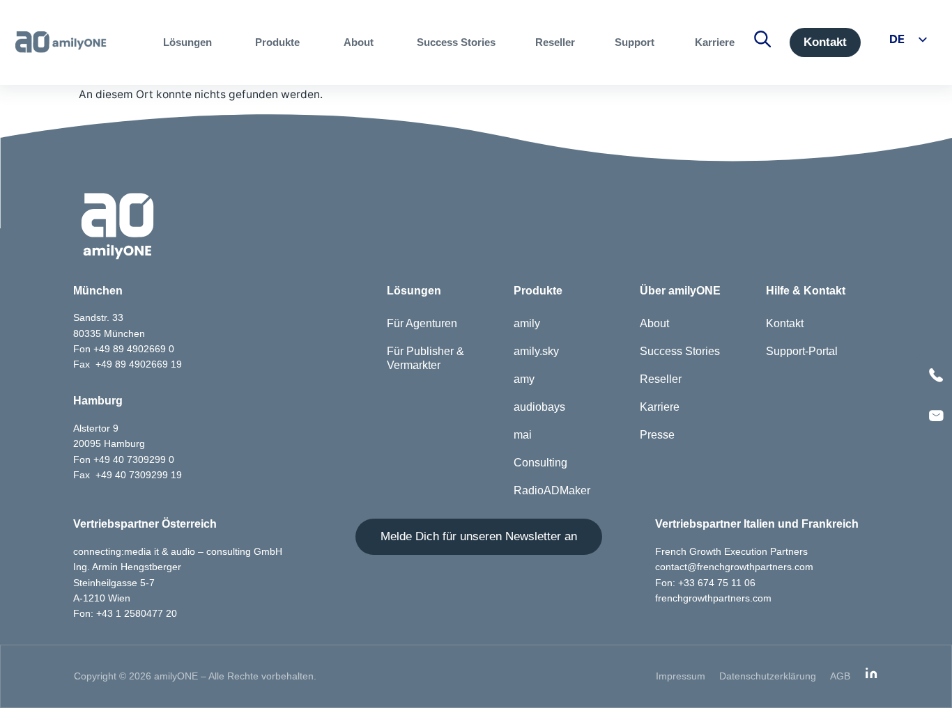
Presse (657, 435)
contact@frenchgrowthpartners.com (734, 566)
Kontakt (785, 323)
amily (527, 323)
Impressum (680, 676)
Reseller (661, 379)
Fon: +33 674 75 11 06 (705, 582)
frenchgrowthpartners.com (713, 598)
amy (524, 379)
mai (523, 435)
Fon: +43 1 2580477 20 (125, 613)
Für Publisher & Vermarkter (425, 358)
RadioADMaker (552, 490)
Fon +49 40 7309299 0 (123, 459)
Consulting (540, 463)
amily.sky (536, 351)
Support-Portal (802, 351)
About (654, 323)
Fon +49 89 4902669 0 (123, 348)
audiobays (539, 407)
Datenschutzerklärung (767, 676)
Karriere (660, 407)
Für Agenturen (422, 323)
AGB (840, 676)
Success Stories (680, 351)
